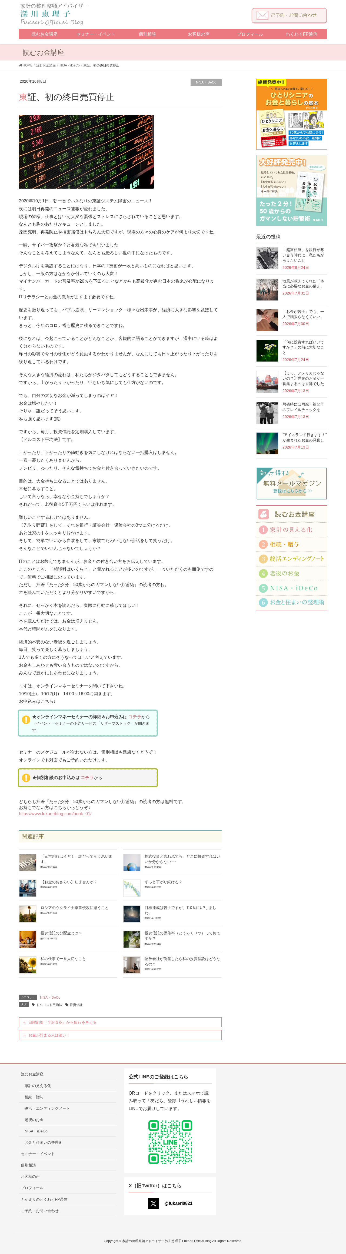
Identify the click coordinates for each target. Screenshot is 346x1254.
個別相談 (28, 1165)
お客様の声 (30, 1176)
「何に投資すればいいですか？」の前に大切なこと (303, 347)
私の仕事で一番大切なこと (63, 959)
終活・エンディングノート (47, 1108)
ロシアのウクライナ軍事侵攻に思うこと (75, 907)
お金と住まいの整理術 (43, 1142)
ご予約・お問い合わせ (40, 1211)
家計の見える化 (38, 1086)
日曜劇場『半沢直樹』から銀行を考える (62, 1022)
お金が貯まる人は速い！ (49, 1035)
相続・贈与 (34, 1097)
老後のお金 (34, 1120)
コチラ (134, 716)
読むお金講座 (32, 1074)
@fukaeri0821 (178, 1203)
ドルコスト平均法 (49, 1005)
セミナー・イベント (38, 1154)
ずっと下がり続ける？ (163, 882)
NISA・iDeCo (206, 82)
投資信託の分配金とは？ (61, 933)
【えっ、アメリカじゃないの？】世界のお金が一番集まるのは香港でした (303, 378)
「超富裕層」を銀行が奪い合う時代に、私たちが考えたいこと (303, 255)
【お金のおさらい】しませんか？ (69, 882)
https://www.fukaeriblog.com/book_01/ (55, 813)
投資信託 (76, 1005)
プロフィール (32, 1188)
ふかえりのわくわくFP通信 (44, 1199)
